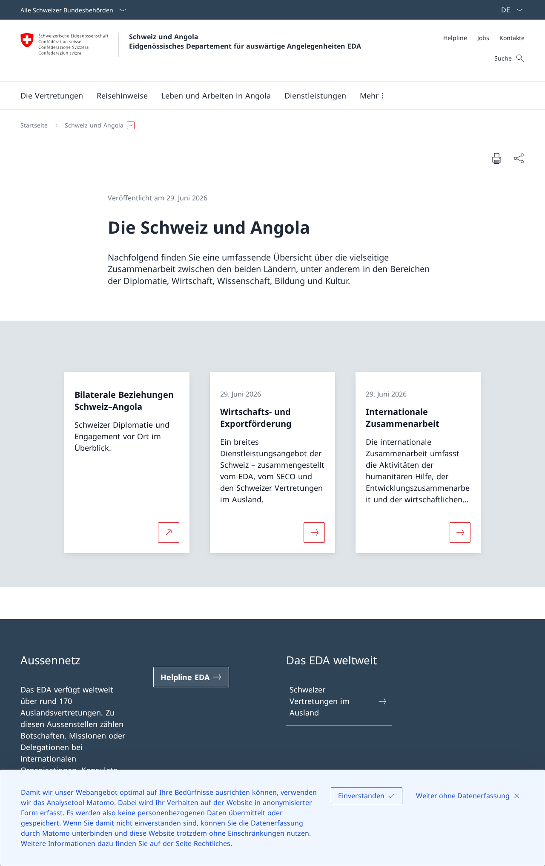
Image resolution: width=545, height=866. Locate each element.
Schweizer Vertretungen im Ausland (320, 701)
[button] (52, 95)
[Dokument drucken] (496, 158)
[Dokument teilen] (519, 158)
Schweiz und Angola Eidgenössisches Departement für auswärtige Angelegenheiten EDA (245, 41)
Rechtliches (212, 843)
